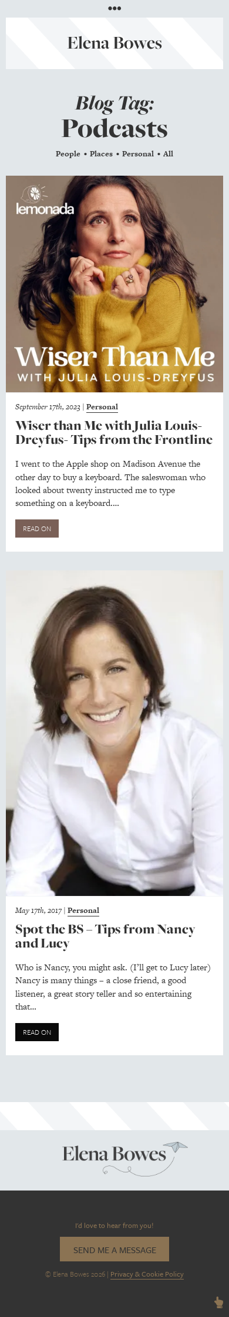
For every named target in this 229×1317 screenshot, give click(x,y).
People (68, 154)
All (168, 154)
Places (101, 154)
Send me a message (114, 1249)
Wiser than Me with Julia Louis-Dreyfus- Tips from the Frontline (114, 432)
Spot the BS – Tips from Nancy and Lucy (105, 936)
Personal (138, 154)
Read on (37, 528)
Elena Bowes (114, 42)
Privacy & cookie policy (147, 1273)
